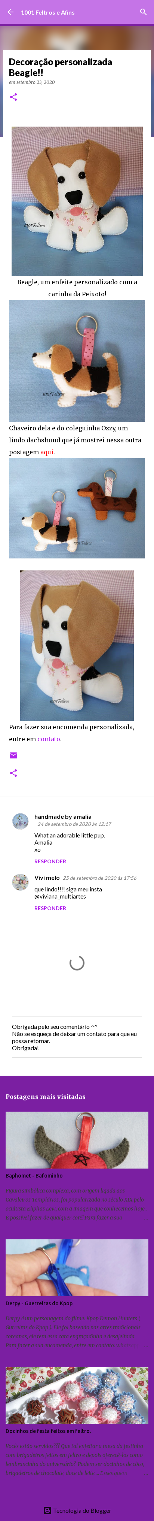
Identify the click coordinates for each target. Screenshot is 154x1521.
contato (48, 739)
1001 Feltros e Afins (48, 12)
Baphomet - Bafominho (34, 1176)
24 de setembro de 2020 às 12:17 (74, 824)
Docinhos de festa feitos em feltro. (48, 1431)
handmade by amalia (63, 816)
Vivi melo (47, 877)
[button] (13, 98)
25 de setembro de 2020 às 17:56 (99, 878)
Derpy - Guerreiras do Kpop (39, 1303)
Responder (50, 861)
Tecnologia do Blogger (81, 1510)
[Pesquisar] (143, 12)
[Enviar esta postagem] (13, 758)
